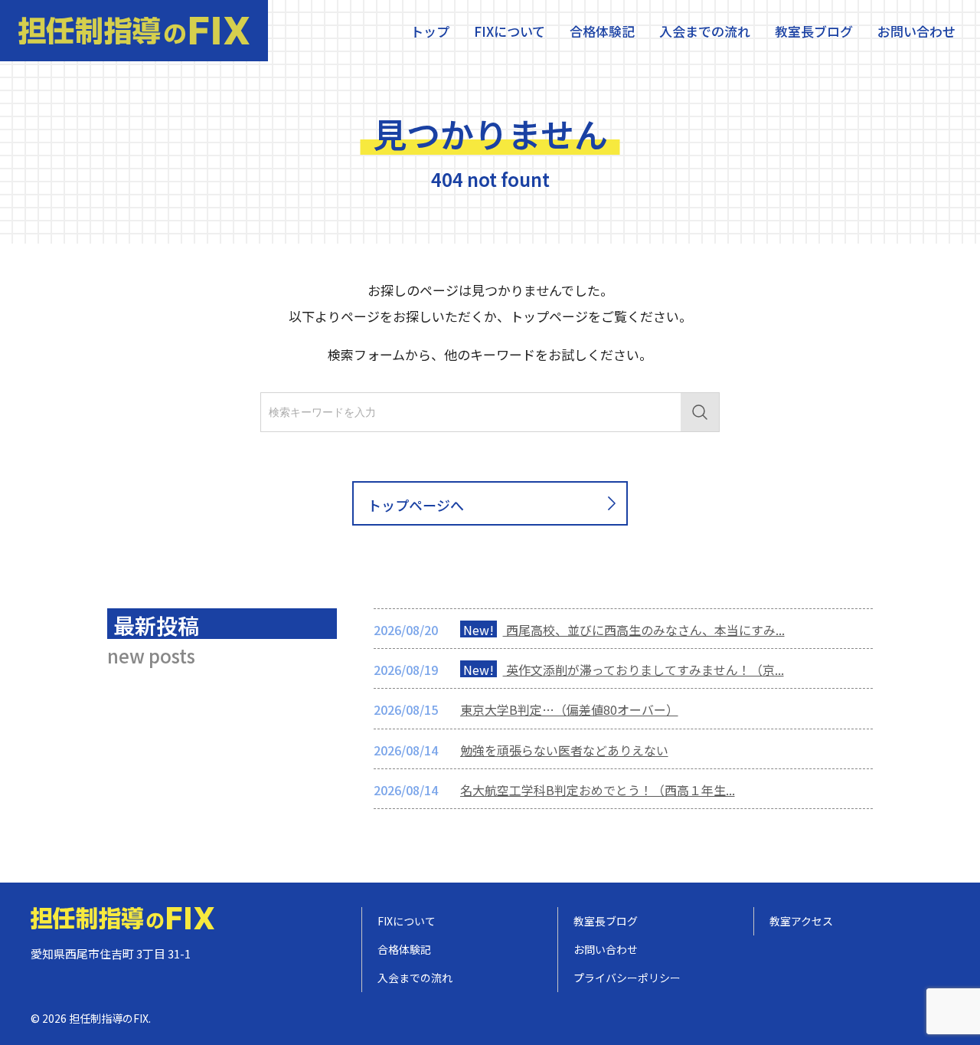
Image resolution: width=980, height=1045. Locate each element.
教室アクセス (801, 921)
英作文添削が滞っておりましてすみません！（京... (623, 669)
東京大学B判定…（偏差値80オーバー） (569, 709)
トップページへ (416, 505)
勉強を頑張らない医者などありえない (564, 750)
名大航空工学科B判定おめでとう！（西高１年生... (597, 790)
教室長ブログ (814, 31)
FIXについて (509, 31)
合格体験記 (602, 31)
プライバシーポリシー (627, 977)
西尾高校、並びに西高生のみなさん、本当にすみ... (624, 630)
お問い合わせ (916, 31)
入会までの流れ (704, 31)
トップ (429, 31)
